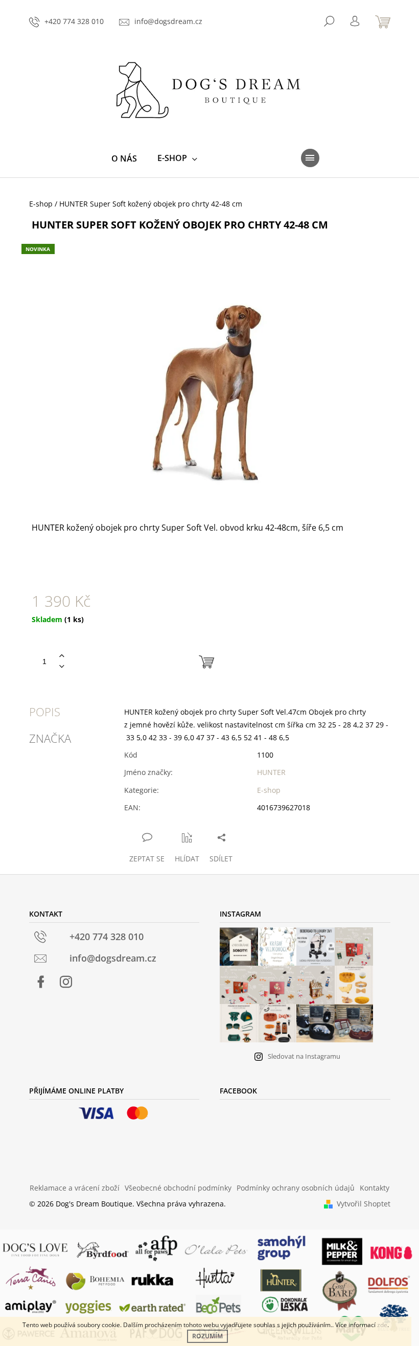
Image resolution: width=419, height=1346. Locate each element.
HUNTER (271, 772)
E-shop (269, 790)
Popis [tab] (44, 711)
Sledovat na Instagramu (304, 1056)
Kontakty (374, 1188)
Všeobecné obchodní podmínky (178, 1188)
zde (382, 1324)
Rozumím (207, 1336)
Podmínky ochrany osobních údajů (296, 1188)
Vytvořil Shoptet (363, 1203)
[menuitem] (124, 158)
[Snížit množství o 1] (62, 666)
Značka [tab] (50, 738)
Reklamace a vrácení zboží (75, 1188)
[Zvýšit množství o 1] (62, 656)
